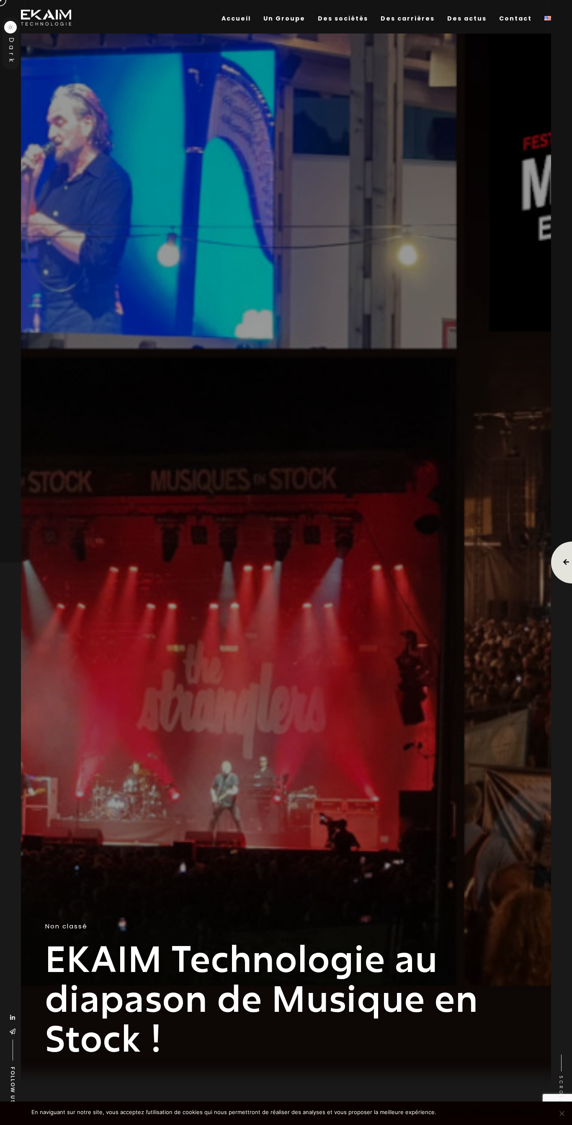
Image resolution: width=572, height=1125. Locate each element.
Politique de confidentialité (505, 1112)
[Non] (561, 1113)
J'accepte (453, 1112)
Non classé (66, 926)
